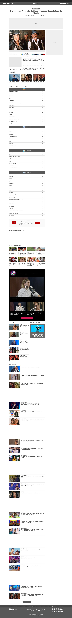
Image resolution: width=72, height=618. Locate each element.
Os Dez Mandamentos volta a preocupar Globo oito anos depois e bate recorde (40, 253)
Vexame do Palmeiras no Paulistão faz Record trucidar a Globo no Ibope (40, 264)
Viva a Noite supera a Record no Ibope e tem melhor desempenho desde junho (32, 558)
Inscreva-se (37, 223)
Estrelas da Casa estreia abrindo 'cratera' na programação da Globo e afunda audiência (30, 404)
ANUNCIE (43, 609)
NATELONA (55, 606)
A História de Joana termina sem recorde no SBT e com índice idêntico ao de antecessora (32, 376)
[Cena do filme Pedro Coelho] (13, 248)
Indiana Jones (18, 230)
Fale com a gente (31, 610)
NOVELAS (20, 606)
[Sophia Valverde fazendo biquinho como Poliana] (31, 259)
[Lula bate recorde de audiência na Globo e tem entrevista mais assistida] (14, 368)
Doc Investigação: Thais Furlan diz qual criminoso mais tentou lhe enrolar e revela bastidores (38, 82)
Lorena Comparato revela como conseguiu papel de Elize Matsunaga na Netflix (25, 298)
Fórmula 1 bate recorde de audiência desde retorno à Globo (32, 457)
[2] (14, 334)
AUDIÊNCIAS (35, 606)
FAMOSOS (25, 606)
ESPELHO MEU (61, 606)
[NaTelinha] (6, 3)
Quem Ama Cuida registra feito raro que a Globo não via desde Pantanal (32, 384)
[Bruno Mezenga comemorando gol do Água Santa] (40, 259)
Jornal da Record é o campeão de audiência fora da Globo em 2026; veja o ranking (31, 587)
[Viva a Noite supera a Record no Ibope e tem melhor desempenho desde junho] (14, 559)
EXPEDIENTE (36, 609)
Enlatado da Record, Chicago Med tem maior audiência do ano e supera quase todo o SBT (32, 530)
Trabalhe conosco (40, 610)
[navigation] (12, 3)
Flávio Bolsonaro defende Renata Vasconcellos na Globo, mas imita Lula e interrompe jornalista (24, 342)
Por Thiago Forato (12, 53)
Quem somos (29, 609)
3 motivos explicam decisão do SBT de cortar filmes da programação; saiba (14, 82)
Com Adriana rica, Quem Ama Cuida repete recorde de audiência (32, 493)
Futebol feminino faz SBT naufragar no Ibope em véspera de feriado (22, 253)
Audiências (35, 3)
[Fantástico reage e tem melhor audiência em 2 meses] (14, 567)
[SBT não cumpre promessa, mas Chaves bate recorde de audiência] (14, 478)
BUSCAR (67, 3)
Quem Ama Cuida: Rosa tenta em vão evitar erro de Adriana (24, 334)
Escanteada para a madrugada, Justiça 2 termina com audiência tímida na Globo (32, 441)
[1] (14, 326)
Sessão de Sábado (12, 230)
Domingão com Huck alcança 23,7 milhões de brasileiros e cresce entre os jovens (32, 522)
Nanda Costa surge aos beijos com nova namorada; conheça (24, 357)
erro (44, 54)
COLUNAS (40, 606)
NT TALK (30, 606)
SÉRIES (50, 606)
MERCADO (45, 606)
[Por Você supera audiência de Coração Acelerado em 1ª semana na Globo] (14, 421)
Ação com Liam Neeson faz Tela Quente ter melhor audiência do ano (31, 412)
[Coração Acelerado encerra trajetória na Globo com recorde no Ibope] (14, 551)
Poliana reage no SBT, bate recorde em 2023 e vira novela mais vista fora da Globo (31, 264)
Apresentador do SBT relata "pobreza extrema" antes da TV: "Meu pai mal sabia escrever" (34, 313)
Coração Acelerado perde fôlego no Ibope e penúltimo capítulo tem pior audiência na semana (32, 595)
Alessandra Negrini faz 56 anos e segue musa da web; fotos (24, 349)
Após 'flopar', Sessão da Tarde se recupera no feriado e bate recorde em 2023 (13, 253)
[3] (14, 342)
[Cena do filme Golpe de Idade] (22, 259)
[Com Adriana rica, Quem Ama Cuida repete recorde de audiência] (14, 494)
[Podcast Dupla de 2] (58, 611)
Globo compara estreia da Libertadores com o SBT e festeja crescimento (31, 253)
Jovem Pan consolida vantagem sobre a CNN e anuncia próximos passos (13, 264)
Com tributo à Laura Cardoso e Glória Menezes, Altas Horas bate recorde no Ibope (32, 449)
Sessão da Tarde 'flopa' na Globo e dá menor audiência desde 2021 (22, 264)
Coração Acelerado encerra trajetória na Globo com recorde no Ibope (31, 550)
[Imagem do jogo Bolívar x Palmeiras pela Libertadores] (31, 248)
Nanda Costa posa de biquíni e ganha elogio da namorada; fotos (24, 326)
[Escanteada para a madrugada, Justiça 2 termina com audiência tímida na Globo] (14, 441)
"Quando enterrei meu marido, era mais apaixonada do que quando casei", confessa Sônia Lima (17, 313)
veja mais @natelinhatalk (27, 317)
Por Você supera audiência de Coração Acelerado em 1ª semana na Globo (32, 420)
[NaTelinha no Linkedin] (56, 611)
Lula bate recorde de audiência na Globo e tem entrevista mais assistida (30, 368)
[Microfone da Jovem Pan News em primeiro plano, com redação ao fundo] (13, 259)
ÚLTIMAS (10, 606)
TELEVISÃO (15, 606)
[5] (14, 357)
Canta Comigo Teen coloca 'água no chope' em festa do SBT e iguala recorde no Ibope (32, 485)
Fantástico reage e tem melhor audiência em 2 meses (32, 566)
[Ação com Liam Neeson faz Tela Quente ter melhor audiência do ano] (14, 413)
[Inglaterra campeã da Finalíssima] (22, 248)
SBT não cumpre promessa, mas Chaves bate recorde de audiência (32, 477)
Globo (23, 230)
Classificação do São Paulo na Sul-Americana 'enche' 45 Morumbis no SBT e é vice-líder (32, 514)
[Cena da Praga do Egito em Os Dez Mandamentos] (40, 248)
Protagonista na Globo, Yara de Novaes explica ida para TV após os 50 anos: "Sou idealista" (26, 82)
